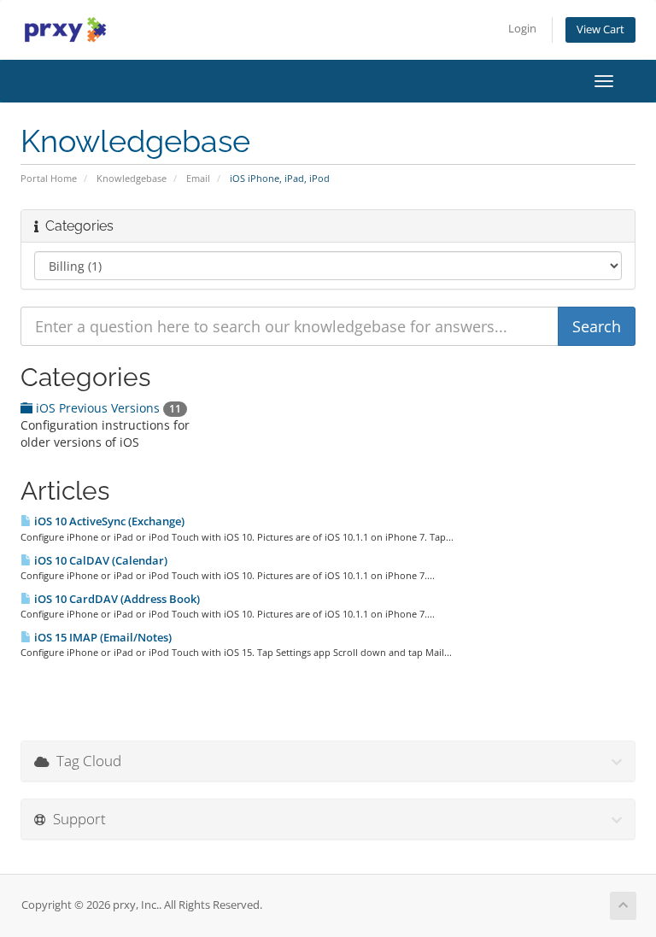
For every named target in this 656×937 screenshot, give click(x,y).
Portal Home (48, 178)
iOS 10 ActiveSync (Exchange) (108, 521)
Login (522, 28)
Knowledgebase (132, 178)
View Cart (600, 29)
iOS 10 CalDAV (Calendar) (99, 560)
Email (198, 178)
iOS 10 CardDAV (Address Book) (116, 598)
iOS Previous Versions (106, 408)
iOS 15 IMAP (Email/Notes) (102, 637)
